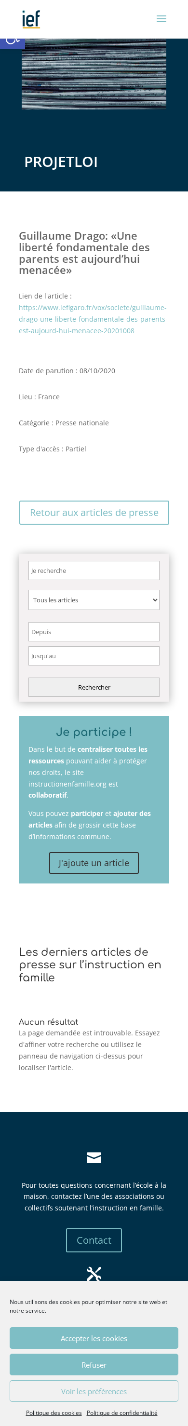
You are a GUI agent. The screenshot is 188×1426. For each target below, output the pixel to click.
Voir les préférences (94, 1391)
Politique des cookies (54, 1413)
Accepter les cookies (94, 1338)
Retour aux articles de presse (94, 512)
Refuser (94, 1365)
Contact (94, 1240)
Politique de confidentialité (122, 1413)
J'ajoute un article (94, 863)
